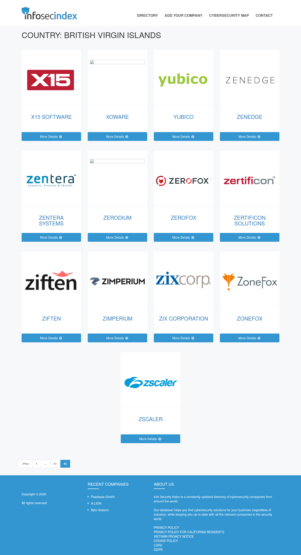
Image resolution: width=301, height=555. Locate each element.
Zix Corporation (183, 318)
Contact (264, 15)
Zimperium (117, 318)
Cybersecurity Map (229, 15)
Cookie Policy (166, 540)
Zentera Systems (51, 220)
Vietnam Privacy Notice (174, 536)
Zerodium (117, 217)
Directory (147, 15)
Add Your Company (184, 15)
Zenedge (249, 116)
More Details (49, 136)
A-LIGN (96, 503)
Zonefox (249, 318)
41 (55, 464)
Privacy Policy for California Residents (189, 532)
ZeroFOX (183, 217)
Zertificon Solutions (250, 220)
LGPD (158, 545)
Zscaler (151, 419)
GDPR (158, 549)
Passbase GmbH (103, 496)
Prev (25, 464)
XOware (117, 116)
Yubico (183, 116)
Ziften (51, 318)
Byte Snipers (100, 510)
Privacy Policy (166, 527)
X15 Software (51, 116)
